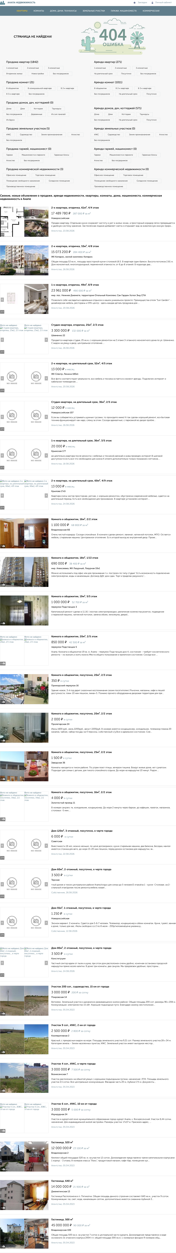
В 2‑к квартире (67, 88)
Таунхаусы (56, 109)
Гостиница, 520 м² (62, 1142)
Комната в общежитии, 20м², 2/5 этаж (74, 636)
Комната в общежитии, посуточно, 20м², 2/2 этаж (81, 713)
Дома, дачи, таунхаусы (63, 11)
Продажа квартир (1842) (22, 62)
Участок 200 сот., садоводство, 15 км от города (80, 986)
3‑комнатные (54, 68)
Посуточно (126, 74)
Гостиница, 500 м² (62, 1219)
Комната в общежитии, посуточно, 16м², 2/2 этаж (81, 792)
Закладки (142, 3)
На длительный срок (103, 74)
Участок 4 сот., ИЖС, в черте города (73, 1064)
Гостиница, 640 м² (62, 1181)
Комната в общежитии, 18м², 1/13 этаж (74, 558)
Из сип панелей (58, 114)
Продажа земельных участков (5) (28, 128)
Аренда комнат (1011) (108, 82)
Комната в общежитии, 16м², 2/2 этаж (74, 519)
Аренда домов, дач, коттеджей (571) (117, 108)
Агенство (75, 135)
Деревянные (36, 114)
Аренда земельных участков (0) (114, 128)
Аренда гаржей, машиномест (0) (115, 149)
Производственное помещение (20, 186)
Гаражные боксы (61, 155)
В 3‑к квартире (13, 94)
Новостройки (37, 74)
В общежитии (12, 88)
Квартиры (22, 11)
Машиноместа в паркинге (33, 155)
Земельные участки (94, 11)
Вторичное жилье (14, 74)
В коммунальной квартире (40, 88)
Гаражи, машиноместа (124, 11)
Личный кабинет (163, 3)
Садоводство (26, 135)
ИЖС (8, 135)
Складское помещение (59, 181)
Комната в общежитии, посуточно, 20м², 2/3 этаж (81, 675)
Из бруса (10, 120)
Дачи (22, 109)
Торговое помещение (45, 175)
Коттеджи (38, 109)
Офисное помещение (16, 175)
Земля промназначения (51, 135)
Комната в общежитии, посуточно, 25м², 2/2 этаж (81, 752)
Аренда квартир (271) (108, 62)
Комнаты (39, 11)
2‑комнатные (33, 68)
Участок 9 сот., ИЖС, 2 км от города (73, 1025)
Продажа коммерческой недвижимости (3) (34, 169)
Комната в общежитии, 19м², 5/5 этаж (74, 596)
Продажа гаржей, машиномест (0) (28, 149)
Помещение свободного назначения (23, 181)
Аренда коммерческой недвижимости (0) (121, 169)
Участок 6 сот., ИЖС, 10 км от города (74, 1104)
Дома (8, 109)
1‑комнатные (12, 68)
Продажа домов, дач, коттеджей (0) (29, 102)
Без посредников (61, 74)
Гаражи (9, 155)
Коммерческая (151, 11)
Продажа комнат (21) (20, 82)
